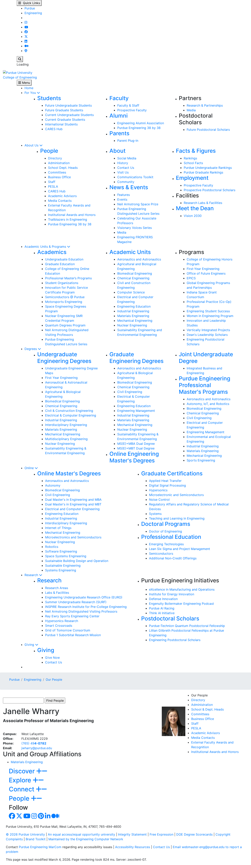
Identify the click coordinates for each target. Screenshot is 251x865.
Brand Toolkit (35, 839)
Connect (22, 789)
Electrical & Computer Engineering (70, 415)
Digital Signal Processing (167, 485)
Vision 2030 (193, 216)
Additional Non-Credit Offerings (172, 558)
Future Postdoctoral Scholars (208, 130)
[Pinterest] (41, 817)
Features (123, 195)
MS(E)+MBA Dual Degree (136, 444)
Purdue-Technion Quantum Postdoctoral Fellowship (187, 626)
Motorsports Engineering (63, 302)
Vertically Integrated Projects (208, 330)
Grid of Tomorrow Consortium (67, 630)
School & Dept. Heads (207, 709)
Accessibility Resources (132, 847)
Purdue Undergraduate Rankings (208, 168)
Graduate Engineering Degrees (136, 357)
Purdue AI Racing (161, 608)
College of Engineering (20, 77)
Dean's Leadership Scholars (207, 335)
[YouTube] (26, 27)
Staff (51, 182)
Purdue (30, 8)
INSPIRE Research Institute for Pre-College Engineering (86, 607)
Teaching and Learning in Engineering (177, 518)
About (117, 150)
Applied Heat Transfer (165, 481)
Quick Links (30, 3)
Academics (51, 252)
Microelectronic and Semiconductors (176, 495)
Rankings (190, 158)
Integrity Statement (132, 834)
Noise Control (159, 499)
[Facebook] (26, 32)
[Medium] (26, 46)
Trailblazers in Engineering (67, 219)
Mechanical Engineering (134, 320)
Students (49, 98)
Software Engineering (61, 551)
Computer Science (131, 292)
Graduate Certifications (172, 473)
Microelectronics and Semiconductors (73, 537)
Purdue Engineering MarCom (40, 847)
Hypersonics (158, 490)
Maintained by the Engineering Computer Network (85, 839)
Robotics (51, 547)
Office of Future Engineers (206, 273)
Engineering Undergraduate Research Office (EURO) (83, 597)
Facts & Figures (196, 150)
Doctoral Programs (165, 524)
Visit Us (123, 172)
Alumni (118, 115)
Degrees (31, 349)
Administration (59, 163)
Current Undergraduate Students (69, 115)
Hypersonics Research (61, 621)
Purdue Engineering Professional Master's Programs (204, 385)
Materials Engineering (133, 316)
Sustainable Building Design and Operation (76, 561)
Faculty (119, 98)
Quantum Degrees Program (65, 325)
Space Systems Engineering (65, 556)
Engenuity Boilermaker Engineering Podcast (181, 604)
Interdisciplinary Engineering (66, 425)
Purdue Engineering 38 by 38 (139, 128)
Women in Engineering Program (210, 316)
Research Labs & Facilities (203, 203)
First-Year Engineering (203, 269)
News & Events (128, 187)
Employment (192, 177)
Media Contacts (60, 201)
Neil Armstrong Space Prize (137, 204)
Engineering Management (136, 411)
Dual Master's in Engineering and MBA (73, 499)
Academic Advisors (62, 196)
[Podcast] (26, 51)
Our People (54, 679)
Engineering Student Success (208, 311)
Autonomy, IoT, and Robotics (208, 404)
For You (31, 93)
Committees (57, 172)
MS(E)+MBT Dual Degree (136, 448)
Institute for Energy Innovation (171, 594)
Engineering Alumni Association (140, 123)
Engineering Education (134, 306)
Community (125, 182)
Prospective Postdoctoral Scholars (209, 190)
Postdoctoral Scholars (170, 618)
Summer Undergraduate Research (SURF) (75, 602)
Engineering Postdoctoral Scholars (174, 640)
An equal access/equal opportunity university (81, 834)
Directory (55, 158)
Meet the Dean (195, 208)
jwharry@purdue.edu (36, 748)
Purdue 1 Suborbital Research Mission (73, 635)
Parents (119, 133)
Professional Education (171, 536)
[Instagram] (26, 22)
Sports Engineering (201, 460)
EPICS (191, 278)
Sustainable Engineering (63, 565)
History (122, 163)
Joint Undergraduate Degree (206, 357)
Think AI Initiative (162, 613)
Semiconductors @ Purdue (65, 297)
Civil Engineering (129, 392)
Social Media (126, 158)
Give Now (52, 657)
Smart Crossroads (58, 626)
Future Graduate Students (64, 110)
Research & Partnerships (205, 105)
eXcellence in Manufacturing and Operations (182, 589)
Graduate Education (60, 264)
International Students (61, 124)
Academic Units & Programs (46, 246)
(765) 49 (33, 743)
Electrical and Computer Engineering (72, 509)
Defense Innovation (163, 599)
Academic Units (130, 252)
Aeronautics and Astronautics (139, 259)
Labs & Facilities (57, 593)
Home (29, 88)
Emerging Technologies (166, 544)
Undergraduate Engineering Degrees (64, 357)
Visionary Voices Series (134, 228)
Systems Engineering (60, 570)
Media (191, 110)
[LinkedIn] (26, 41)
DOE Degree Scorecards (194, 834)
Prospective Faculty (132, 110)
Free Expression (161, 834)
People (49, 150)
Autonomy (52, 485)
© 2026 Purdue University (25, 834)
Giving (30, 645)
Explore (21, 780)
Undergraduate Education (64, 259)
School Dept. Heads (63, 168)
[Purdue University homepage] (17, 72)
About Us (32, 145)
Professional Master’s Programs (68, 278)
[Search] (20, 59)
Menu (25, 83)
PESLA (53, 186)
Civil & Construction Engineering (69, 411)
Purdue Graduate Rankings (203, 172)
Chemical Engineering (133, 278)
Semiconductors (161, 553)
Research (32, 575)
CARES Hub (54, 129)
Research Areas (56, 588)
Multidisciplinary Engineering (66, 439)
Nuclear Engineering (132, 325)
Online (30, 468)
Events (122, 199)
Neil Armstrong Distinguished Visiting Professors (81, 611)
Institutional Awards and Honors (71, 215)
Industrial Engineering (133, 311)
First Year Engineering (61, 378)
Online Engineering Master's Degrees (134, 457)
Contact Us (125, 168)
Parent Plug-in (127, 140)
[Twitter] (26, 36)
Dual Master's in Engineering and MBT (73, 504)
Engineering (33, 13)
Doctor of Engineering (165, 531)
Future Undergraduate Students (68, 105)
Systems (155, 514)
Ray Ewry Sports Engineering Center (72, 616)
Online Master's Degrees (69, 473)
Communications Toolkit (135, 177)
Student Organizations (61, 283)
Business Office (59, 177)
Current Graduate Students (65, 119)
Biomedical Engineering (134, 273)
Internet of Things (58, 528)
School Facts (193, 163)
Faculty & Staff (128, 105)
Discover (22, 771)
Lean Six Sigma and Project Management (179, 549)
